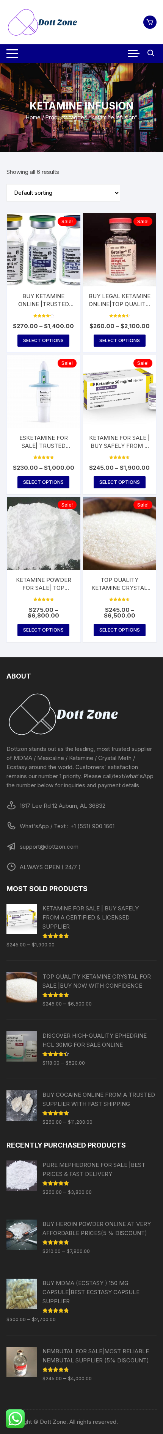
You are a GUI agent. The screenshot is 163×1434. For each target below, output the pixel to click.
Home (33, 117)
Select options (43, 340)
